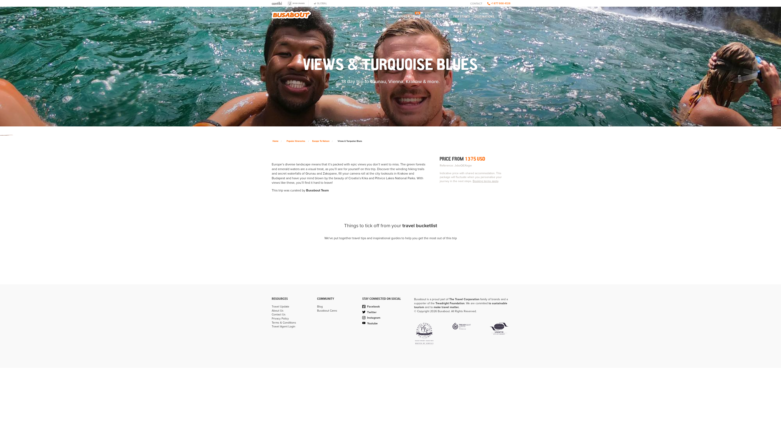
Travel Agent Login (283, 326)
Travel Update (280, 306)
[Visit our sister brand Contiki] (277, 3)
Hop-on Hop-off (436, 17)
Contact (476, 3)
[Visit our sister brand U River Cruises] (297, 3)
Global (321, 3)
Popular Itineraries (296, 141)
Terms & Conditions (284, 322)
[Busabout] (291, 13)
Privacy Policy (280, 318)
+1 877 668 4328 (500, 3)
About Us (278, 310)
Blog (320, 306)
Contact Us (279, 314)
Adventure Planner (405, 16)
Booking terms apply (485, 181)
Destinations (484, 17)
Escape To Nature (320, 141)
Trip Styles (461, 17)
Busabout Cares (327, 310)
